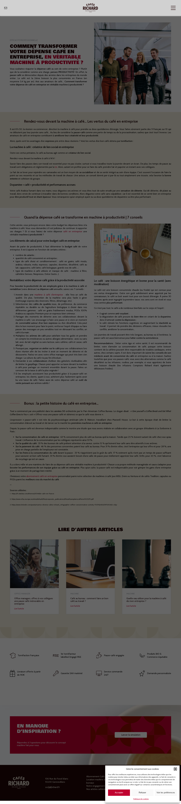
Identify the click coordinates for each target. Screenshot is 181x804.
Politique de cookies (141, 799)
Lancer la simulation (130, 734)
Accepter (119, 792)
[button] (175, 769)
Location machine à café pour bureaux (100, 781)
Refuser (142, 792)
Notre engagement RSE (97, 786)
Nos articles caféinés (96, 789)
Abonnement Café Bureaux (99, 776)
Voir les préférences (166, 792)
